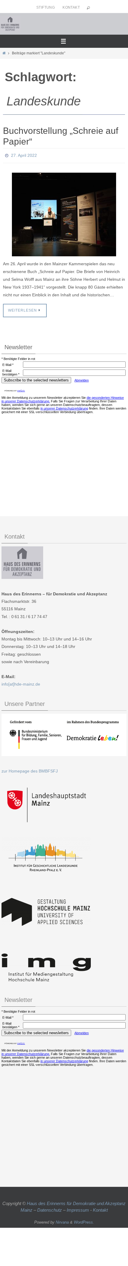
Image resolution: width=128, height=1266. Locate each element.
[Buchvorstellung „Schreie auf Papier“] (64, 213)
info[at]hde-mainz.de (20, 682)
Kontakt (71, 7)
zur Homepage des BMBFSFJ (29, 769)
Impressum (78, 1208)
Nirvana (62, 1220)
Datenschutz (49, 1208)
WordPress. (84, 1220)
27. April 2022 (24, 154)
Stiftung (45, 7)
